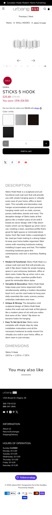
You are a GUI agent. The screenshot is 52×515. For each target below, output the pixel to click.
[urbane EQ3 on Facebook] (7, 412)
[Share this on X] (5, 162)
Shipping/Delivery (10, 434)
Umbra (6, 87)
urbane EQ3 (16, 485)
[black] (8, 132)
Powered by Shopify (26, 487)
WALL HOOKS (23, 23)
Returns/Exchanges (11, 431)
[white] (8, 119)
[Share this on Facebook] (12, 162)
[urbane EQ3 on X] (17, 412)
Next (31, 16)
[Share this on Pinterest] (19, 162)
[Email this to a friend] (25, 162)
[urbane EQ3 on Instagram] (10, 412)
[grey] (20, 119)
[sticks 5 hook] (26, 43)
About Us (7, 428)
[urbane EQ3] (26, 9)
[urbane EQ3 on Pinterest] (13, 412)
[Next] (33, 61)
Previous (23, 16)
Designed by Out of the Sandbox (34, 485)
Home (9, 23)
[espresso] (33, 119)
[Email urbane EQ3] (4, 412)
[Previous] (19, 61)
